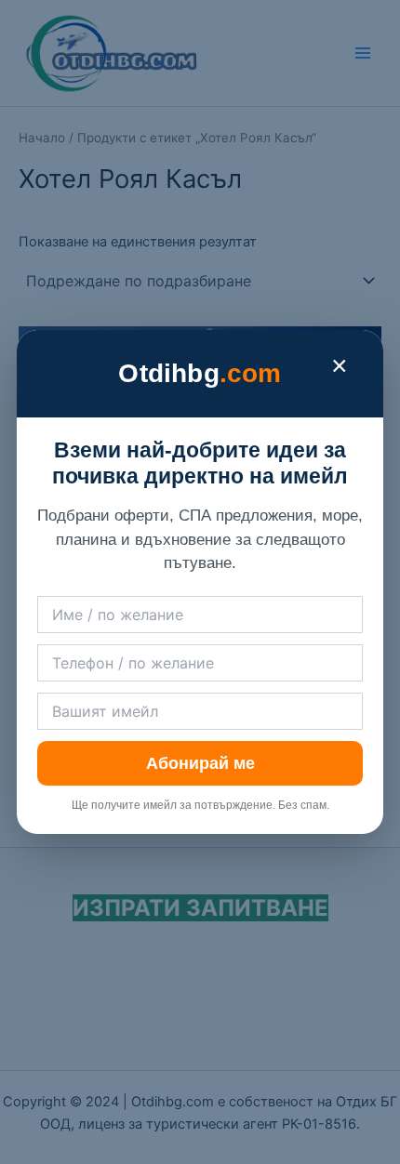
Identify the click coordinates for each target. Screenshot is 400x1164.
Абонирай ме (200, 763)
